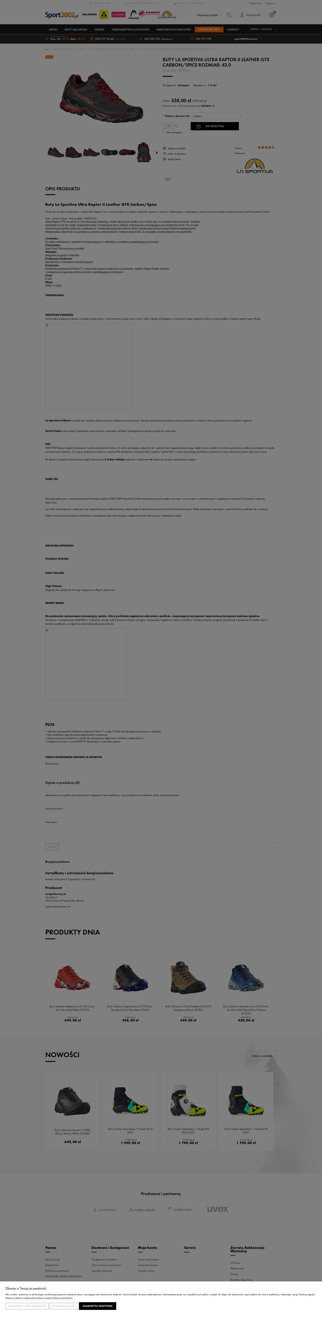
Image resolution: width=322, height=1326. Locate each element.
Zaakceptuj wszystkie (98, 1306)
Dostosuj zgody (63, 1306)
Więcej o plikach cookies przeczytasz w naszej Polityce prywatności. (39, 1298)
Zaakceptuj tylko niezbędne (27, 1306)
